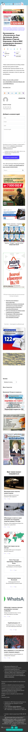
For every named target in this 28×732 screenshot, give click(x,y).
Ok (12, 727)
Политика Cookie (5, 697)
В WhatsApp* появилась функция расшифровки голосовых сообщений (13, 609)
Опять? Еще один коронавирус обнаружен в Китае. (14, 561)
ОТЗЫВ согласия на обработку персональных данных (12, 694)
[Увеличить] (23, 210)
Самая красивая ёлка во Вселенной (14, 578)
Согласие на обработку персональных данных (12, 685)
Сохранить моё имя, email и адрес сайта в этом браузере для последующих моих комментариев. (15, 152)
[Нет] (26, 724)
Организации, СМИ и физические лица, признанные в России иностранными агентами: (14, 315)
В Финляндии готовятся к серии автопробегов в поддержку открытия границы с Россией (13, 519)
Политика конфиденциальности (14, 729)
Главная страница (7, 27)
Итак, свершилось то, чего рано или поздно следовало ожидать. (14, 651)
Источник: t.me (6, 87)
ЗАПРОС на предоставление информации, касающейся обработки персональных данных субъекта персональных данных (12, 690)
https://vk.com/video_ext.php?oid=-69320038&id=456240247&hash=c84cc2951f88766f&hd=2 (14, 81)
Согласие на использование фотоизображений (12, 687)
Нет (16, 727)
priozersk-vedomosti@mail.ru (14, 706)
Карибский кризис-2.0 (14, 622)
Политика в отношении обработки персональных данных (13, 682)
